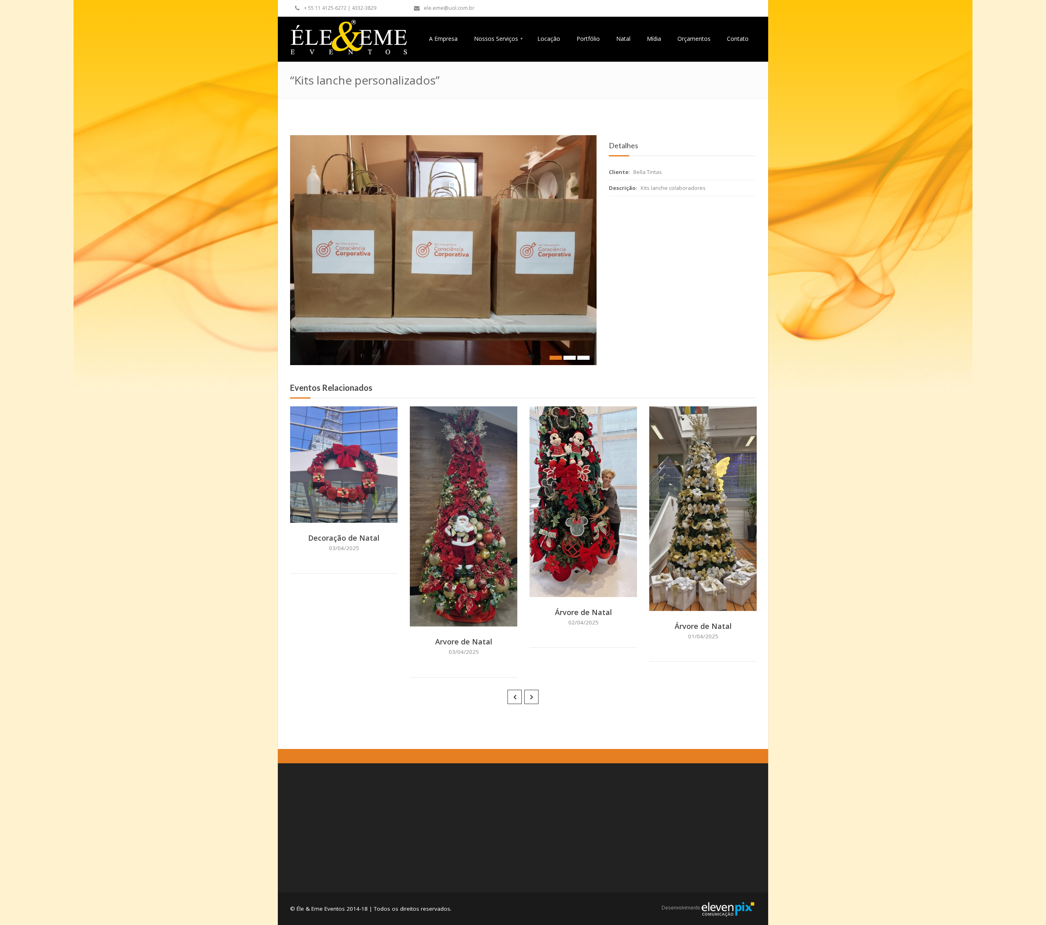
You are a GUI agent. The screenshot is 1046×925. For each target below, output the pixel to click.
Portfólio (588, 38)
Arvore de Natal (463, 641)
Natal (623, 38)
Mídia (654, 38)
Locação (548, 38)
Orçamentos (694, 38)
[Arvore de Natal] (475, 618)
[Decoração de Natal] (355, 514)
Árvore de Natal (583, 612)
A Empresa (443, 38)
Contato (738, 38)
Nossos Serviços (498, 38)
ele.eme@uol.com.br (449, 7)
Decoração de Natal (344, 538)
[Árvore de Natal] (594, 589)
